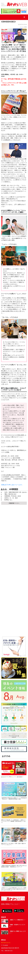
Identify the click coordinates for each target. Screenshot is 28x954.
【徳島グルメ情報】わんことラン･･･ (17, 932)
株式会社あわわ (5, 942)
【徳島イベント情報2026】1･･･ (17, 919)
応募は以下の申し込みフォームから (11, 484)
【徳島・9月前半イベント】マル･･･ (17, 925)
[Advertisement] (14, 571)
